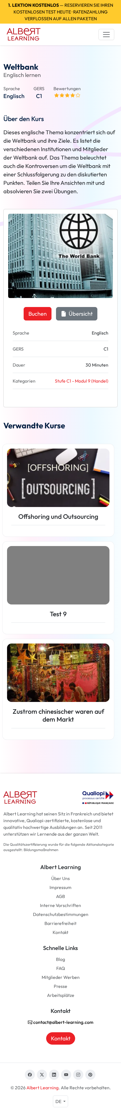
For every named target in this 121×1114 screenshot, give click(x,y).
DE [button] (58, 1101)
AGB (60, 896)
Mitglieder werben (61, 977)
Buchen (37, 313)
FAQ (60, 968)
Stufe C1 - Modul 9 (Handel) (81, 381)
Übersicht (80, 313)
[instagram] (78, 1075)
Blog (60, 959)
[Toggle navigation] (106, 34)
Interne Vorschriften (60, 905)
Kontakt (60, 932)
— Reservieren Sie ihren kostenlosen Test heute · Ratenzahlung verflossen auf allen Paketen (60, 11)
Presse (60, 986)
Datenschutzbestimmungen (60, 914)
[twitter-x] (42, 1075)
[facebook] (30, 1075)
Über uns (60, 878)
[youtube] (66, 1075)
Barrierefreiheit (60, 923)
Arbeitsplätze (60, 995)
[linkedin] (54, 1075)
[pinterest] (90, 1075)
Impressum (60, 887)
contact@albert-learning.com (62, 1022)
